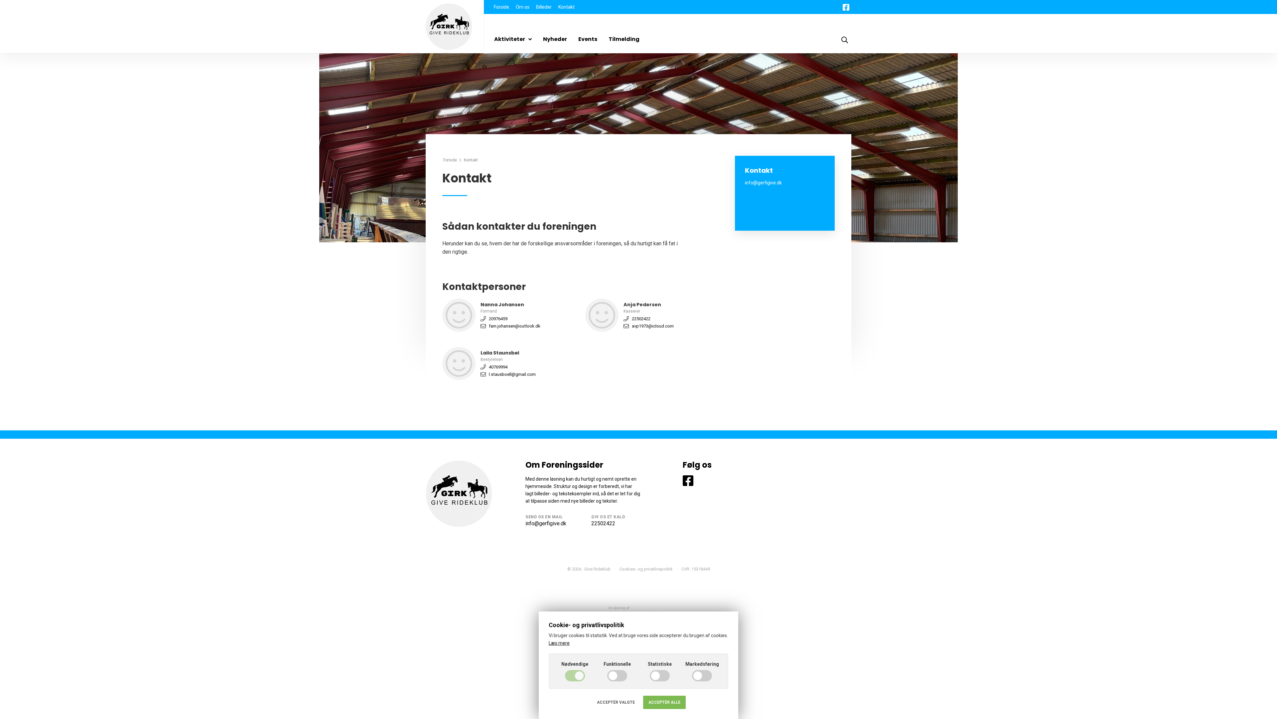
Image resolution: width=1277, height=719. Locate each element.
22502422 (641, 318)
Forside (501, 7)
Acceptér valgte (616, 702)
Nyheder (555, 39)
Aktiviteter (509, 39)
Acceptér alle (664, 702)
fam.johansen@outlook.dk (514, 326)
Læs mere (559, 643)
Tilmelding (624, 39)
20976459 (498, 318)
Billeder (544, 7)
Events (587, 39)
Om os (522, 7)
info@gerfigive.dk (545, 523)
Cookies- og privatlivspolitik (646, 569)
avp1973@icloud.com (653, 326)
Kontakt (566, 7)
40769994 (498, 366)
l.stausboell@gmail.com (512, 374)
